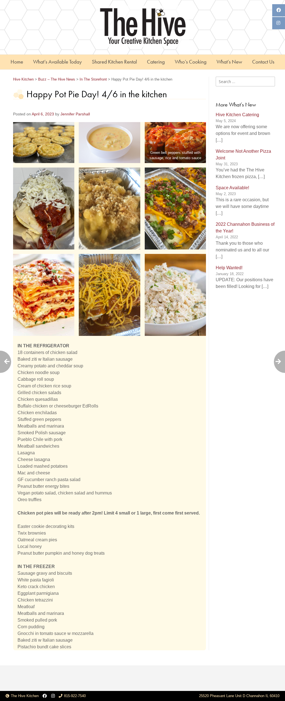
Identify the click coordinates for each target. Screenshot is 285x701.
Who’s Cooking (191, 61)
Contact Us (263, 61)
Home (17, 61)
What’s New (229, 61)
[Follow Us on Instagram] (53, 696)
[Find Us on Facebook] (44, 696)
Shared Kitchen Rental (114, 61)
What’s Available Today (57, 61)
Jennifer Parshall (75, 114)
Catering (156, 61)
